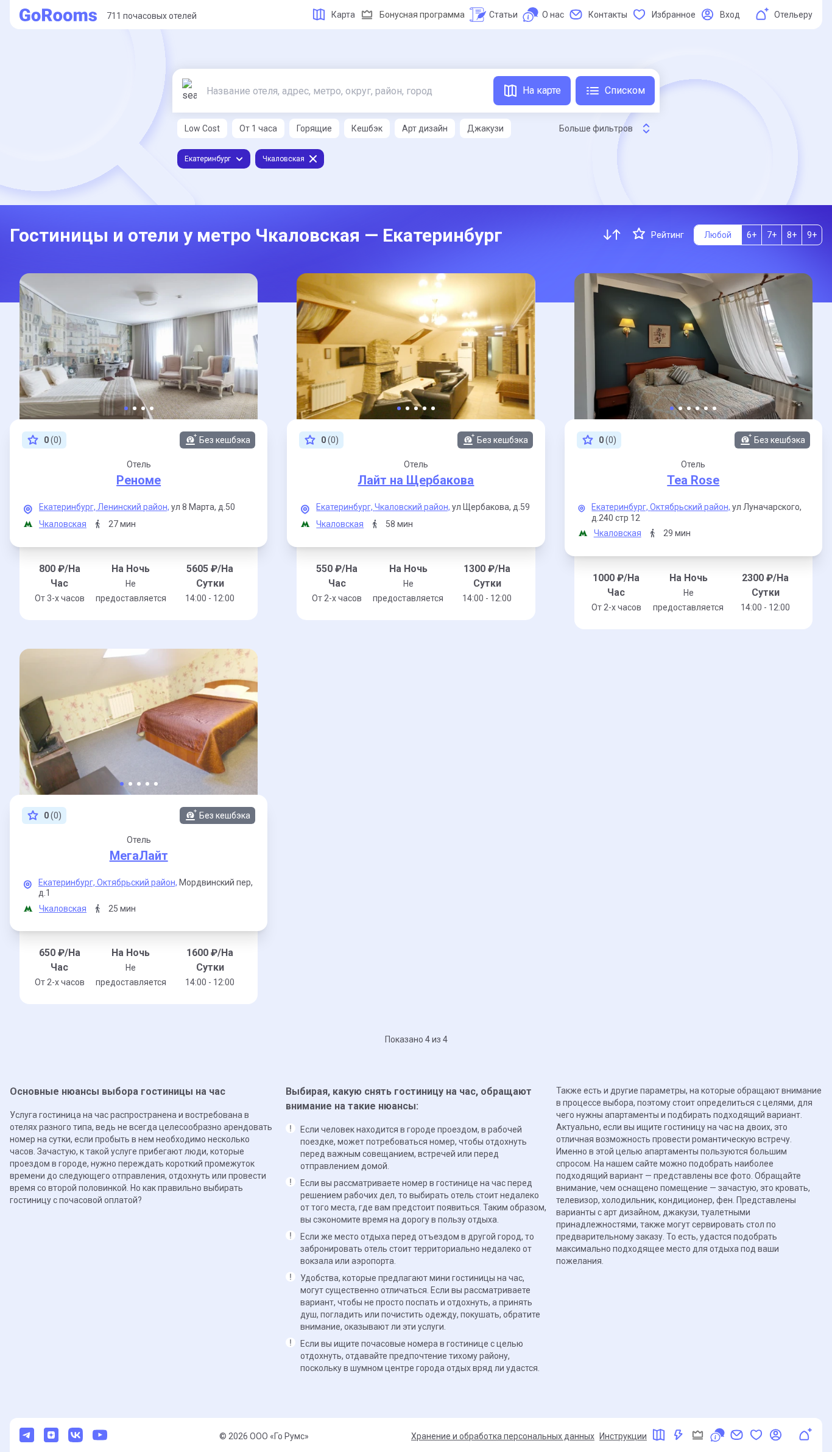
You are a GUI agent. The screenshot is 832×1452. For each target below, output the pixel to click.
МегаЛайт (139, 855)
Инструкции (623, 1436)
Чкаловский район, (412, 507)
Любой (718, 235)
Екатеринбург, (68, 507)
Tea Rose (693, 480)
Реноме (138, 480)
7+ (772, 235)
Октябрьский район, (690, 507)
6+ (751, 235)
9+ (812, 235)
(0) (53, 440)
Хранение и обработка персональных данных (502, 1436)
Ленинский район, (133, 507)
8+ (792, 235)
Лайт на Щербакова (416, 480)
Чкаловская (62, 524)
